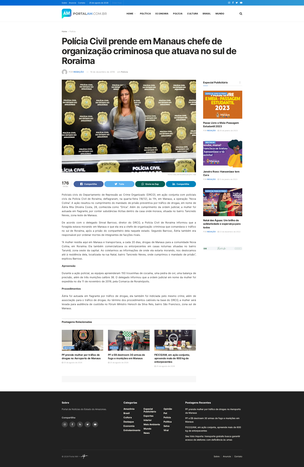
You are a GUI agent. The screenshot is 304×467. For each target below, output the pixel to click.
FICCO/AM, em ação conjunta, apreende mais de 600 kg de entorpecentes (172, 358)
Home (130, 13)
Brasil (207, 13)
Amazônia (129, 408)
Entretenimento (132, 430)
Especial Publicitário (216, 94)
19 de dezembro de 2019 (102, 72)
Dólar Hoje (117, 3)
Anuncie (72, 3)
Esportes (148, 415)
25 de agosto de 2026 (72, 362)
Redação (78, 72)
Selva (166, 426)
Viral (166, 430)
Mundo (219, 13)
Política (145, 13)
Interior (148, 420)
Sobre (64, 3)
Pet (165, 413)
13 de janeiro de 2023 (228, 179)
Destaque (68, 348)
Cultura (192, 13)
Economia (161, 13)
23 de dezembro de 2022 (230, 232)
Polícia (177, 13)
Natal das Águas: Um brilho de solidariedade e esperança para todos (222, 224)
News (147, 433)
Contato (81, 3)
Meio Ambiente (152, 424)
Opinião (168, 408)
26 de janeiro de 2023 (228, 130)
